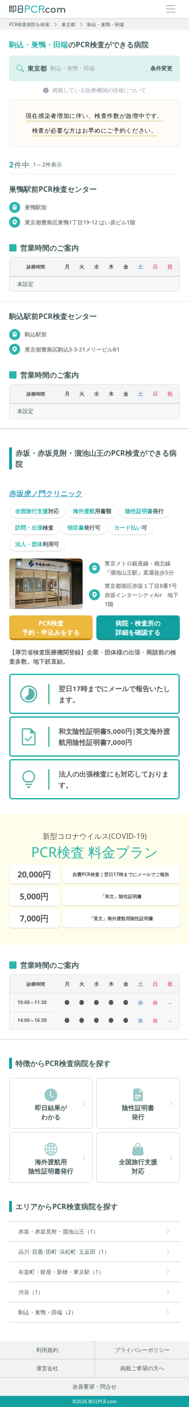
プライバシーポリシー (142, 1350)
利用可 (37, 544)
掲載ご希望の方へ (142, 1368)
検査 (34, 527)
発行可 (83, 527)
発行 (144, 511)
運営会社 (47, 1368)
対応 (37, 511)
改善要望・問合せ (94, 1386)
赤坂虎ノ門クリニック (46, 493)
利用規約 (47, 1350)
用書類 (92, 511)
